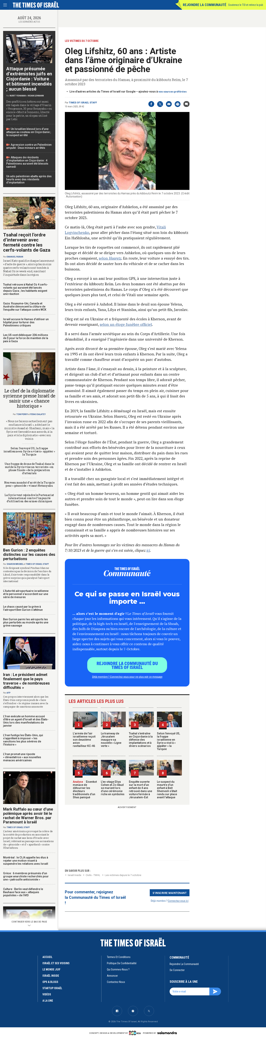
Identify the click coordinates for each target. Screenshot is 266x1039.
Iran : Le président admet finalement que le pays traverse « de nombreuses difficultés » (26, 681)
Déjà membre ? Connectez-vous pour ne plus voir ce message (127, 676)
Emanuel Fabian (15, 257)
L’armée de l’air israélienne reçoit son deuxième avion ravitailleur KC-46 (84, 739)
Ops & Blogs (50, 981)
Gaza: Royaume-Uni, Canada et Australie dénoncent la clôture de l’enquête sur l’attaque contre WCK (24, 306)
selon (110, 258)
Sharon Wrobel (15, 564)
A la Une (47, 1000)
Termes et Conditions (118, 957)
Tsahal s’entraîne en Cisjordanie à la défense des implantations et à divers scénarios (141, 739)
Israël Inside (74, 875)
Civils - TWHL (93, 875)
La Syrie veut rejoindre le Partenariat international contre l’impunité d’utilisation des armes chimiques (29, 498)
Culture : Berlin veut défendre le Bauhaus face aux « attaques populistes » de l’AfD (23, 892)
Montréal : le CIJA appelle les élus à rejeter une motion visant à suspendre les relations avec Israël (25, 860)
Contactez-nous (116, 981)
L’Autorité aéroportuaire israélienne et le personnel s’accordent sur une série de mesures (25, 594)
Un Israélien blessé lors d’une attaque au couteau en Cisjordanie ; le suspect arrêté (28, 132)
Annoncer (112, 975)
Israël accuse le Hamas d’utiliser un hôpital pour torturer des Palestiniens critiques (26, 322)
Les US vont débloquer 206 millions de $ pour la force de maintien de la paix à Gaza (25, 338)
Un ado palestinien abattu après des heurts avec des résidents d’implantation (29, 179)
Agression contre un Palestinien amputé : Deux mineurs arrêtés (29, 146)
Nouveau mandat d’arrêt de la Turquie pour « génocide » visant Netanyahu (29, 484)
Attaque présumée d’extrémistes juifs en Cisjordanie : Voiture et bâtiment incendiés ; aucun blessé (29, 79)
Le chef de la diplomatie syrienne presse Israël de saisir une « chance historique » (29, 398)
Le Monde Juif (51, 969)
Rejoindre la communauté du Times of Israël (127, 665)
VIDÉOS (46, 994)
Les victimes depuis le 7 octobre (123, 875)
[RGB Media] (135, 1033)
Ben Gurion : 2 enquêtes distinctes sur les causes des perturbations (29, 554)
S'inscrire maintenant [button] (170, 892)
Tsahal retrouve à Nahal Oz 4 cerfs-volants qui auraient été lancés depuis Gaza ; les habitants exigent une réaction (25, 289)
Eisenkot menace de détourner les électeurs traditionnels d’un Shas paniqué (85, 789)
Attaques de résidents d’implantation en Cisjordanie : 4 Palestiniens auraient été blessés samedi (27, 162)
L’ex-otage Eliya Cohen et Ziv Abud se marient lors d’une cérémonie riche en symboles (112, 788)
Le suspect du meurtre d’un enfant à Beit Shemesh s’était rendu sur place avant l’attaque (167, 789)
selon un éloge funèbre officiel (126, 324)
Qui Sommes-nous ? (118, 969)
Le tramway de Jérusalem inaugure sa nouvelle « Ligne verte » (111, 739)
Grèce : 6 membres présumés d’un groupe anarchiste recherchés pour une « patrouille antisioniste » (26, 876)
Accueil (47, 957)
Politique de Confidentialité (122, 963)
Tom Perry (22, 414)
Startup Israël (52, 988)
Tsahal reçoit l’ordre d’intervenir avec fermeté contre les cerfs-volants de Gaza (26, 242)
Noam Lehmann (36, 96)
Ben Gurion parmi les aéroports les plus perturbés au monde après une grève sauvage (25, 622)
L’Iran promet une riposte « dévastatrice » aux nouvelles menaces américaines (22, 757)
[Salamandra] (167, 1032)
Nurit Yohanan (18, 96)
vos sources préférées (173, 91)
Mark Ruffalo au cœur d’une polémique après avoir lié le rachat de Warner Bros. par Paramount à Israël (28, 815)
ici (148, 550)
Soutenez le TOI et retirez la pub (245, 4)
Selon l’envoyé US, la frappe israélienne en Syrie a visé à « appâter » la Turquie (168, 741)
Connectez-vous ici (178, 900)
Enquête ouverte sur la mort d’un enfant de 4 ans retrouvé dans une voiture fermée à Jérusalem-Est (140, 789)
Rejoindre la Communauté (204, 5)
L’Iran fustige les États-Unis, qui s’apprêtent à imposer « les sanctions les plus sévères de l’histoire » (23, 740)
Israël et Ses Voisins (56, 963)
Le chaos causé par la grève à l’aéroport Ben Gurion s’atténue (23, 608)
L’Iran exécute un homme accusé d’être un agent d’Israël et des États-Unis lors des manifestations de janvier (25, 721)
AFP (9, 693)
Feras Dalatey (38, 414)
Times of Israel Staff (83, 102)
